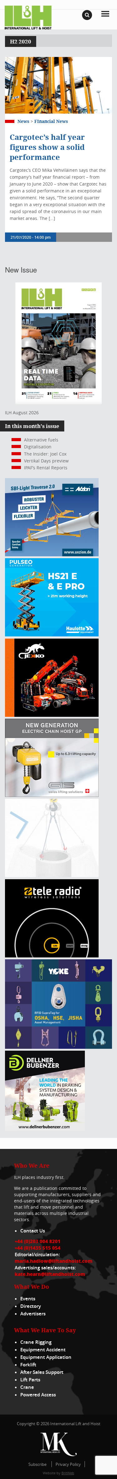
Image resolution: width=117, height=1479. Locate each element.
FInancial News (51, 121)
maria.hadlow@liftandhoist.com (53, 1260)
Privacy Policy (68, 1464)
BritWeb (67, 1473)
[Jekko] (52, 715)
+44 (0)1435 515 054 (38, 1247)
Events (27, 1298)
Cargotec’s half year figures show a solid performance (47, 147)
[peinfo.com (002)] (52, 875)
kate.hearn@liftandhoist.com (50, 1274)
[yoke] (58, 1047)
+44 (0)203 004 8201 (38, 1241)
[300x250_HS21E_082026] (52, 635)
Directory (30, 1306)
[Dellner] (45, 1129)
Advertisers (33, 1313)
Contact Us (32, 1230)
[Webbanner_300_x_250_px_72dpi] (52, 956)
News (23, 121)
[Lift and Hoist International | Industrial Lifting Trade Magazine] (28, 17)
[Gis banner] (52, 795)
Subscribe (37, 1464)
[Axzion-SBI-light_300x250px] (52, 555)
